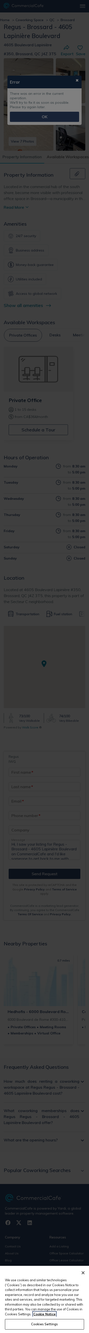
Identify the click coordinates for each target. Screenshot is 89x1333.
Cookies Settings (44, 1324)
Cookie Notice (44, 1314)
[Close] (83, 1272)
